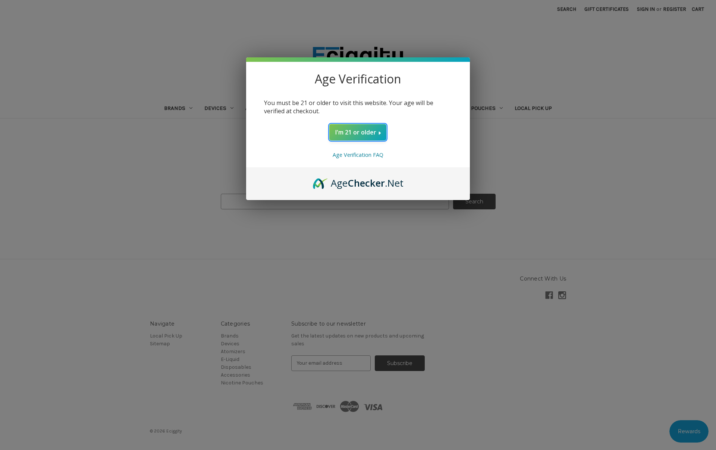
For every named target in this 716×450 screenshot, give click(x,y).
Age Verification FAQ (358, 154)
